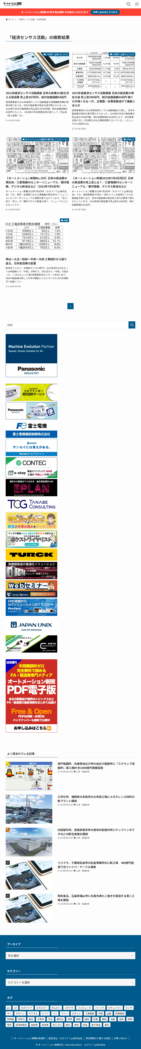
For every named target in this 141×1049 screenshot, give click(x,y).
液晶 (113, 1019)
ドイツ (45, 1013)
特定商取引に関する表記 (98, 1038)
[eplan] (31, 495)
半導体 (40, 1019)
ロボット (76, 1013)
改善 (95, 1019)
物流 (9, 1024)
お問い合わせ (120, 1038)
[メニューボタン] (137, 4)
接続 (78, 1019)
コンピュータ (84, 1007)
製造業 (45, 1024)
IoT (15, 1007)
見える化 (57, 1024)
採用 (70, 1019)
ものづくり (26, 1007)
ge (8, 1007)
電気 (107, 1024)
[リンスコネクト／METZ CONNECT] (31, 651)
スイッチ (99, 1007)
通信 (76, 1024)
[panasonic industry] (31, 376)
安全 (50, 1019)
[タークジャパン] (31, 559)
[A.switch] (31, 400)
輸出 (68, 1024)
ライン (64, 1013)
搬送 (87, 1019)
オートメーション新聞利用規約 (29, 1038)
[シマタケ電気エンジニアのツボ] (31, 528)
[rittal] (31, 578)
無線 (130, 1019)
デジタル (33, 1013)
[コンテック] (31, 477)
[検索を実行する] (131, 325)
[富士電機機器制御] (31, 437)
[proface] (31, 615)
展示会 (60, 1019)
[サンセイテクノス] (31, 455)
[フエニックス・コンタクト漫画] (31, 546)
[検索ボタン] (128, 4)
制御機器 (119, 1013)
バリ (55, 1013)
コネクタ (69, 1007)
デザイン (20, 1013)
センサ (129, 1007)
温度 (121, 1019)
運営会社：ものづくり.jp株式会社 (65, 1038)
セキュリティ (114, 1007)
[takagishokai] (31, 596)
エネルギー (41, 1007)
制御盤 (10, 1019)
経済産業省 (21, 1024)
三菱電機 (89, 1013)
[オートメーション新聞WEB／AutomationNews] (12, 4)
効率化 (21, 1019)
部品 (85, 1024)
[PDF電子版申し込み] (31, 731)
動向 (31, 1019)
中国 (100, 1013)
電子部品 (95, 1024)
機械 (104, 1019)
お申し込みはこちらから (105, 12)
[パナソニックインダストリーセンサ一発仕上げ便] (31, 418)
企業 (109, 1013)
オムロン (56, 1007)
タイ (9, 1013)
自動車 (34, 1024)
